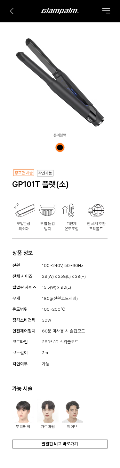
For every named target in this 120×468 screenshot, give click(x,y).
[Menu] (105, 10)
